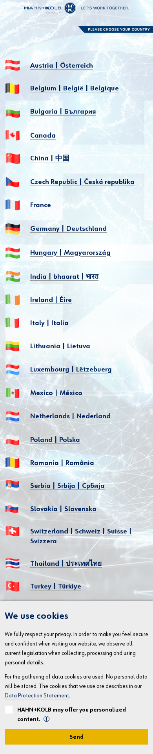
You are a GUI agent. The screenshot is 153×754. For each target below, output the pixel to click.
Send (76, 737)
